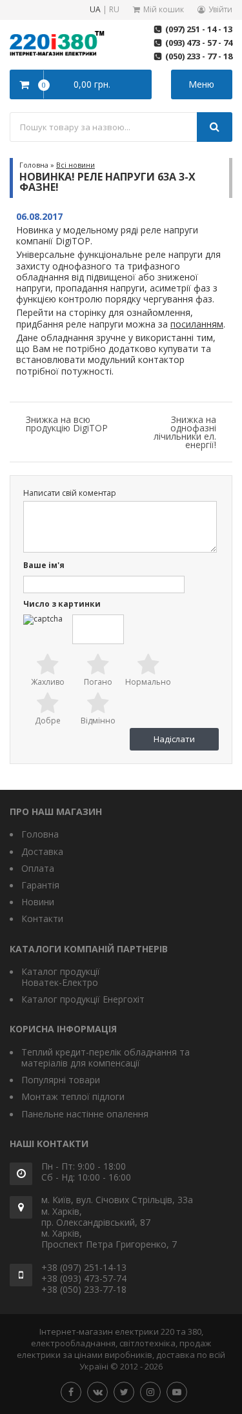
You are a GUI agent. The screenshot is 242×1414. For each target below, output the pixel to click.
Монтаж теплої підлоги (73, 1096)
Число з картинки (62, 604)
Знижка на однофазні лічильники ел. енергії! (185, 432)
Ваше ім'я (44, 566)
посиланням (196, 324)
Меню (201, 84)
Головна (33, 165)
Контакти (42, 918)
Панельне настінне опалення (84, 1113)
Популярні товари (60, 1079)
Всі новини (75, 165)
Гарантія (40, 884)
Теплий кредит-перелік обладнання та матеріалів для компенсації (105, 1057)
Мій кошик (163, 9)
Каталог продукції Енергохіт (83, 999)
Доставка (42, 851)
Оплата (37, 868)
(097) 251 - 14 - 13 (198, 29)
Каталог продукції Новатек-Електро (60, 977)
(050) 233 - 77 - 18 (198, 56)
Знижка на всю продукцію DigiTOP (67, 423)
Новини (37, 901)
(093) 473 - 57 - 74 (198, 42)
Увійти (220, 9)
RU (114, 10)
